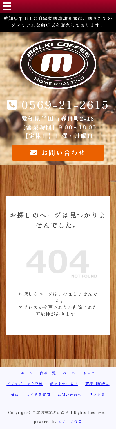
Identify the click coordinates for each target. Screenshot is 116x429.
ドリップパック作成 (24, 383)
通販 (15, 394)
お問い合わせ (70, 394)
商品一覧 (48, 372)
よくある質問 (38, 394)
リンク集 (97, 394)
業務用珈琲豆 (97, 383)
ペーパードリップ (79, 372)
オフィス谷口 (70, 421)
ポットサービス (64, 383)
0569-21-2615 (65, 104)
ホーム (27, 372)
